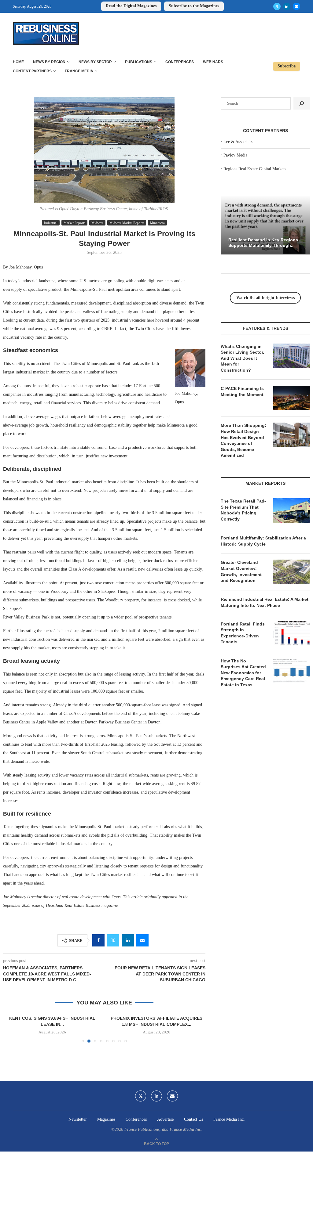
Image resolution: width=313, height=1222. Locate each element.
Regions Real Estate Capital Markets (254, 169)
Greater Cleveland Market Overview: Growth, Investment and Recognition (241, 571)
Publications (138, 62)
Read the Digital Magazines (131, 6)
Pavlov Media (235, 155)
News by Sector (95, 62)
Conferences (179, 62)
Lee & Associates (238, 141)
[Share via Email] (142, 940)
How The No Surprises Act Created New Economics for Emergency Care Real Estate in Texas (243, 672)
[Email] (296, 6)
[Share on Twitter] (113, 940)
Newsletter (77, 1119)
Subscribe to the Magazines (194, 6)
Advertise (165, 1119)
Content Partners (32, 71)
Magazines (106, 1119)
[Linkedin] (286, 6)
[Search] (301, 103)
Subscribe (287, 66)
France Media (79, 71)
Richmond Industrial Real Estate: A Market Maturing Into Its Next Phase (264, 602)
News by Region (49, 62)
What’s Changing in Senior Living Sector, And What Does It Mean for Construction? (242, 358)
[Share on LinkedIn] (128, 940)
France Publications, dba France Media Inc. (163, 1129)
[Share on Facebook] (98, 940)
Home (18, 62)
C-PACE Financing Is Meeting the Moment (242, 391)
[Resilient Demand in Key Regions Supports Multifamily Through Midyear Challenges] (265, 225)
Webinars (213, 62)
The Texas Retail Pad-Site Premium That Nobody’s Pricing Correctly (243, 510)
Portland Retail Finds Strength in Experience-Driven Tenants (243, 633)
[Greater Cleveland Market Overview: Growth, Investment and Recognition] (291, 572)
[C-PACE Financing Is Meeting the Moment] (291, 398)
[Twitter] (277, 6)
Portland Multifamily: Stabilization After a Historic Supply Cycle (263, 540)
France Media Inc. (229, 1119)
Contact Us (193, 1119)
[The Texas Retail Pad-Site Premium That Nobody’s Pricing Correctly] (291, 510)
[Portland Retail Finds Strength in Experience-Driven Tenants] (291, 633)
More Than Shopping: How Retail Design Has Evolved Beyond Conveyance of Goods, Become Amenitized (243, 440)
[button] (11, 1029)
